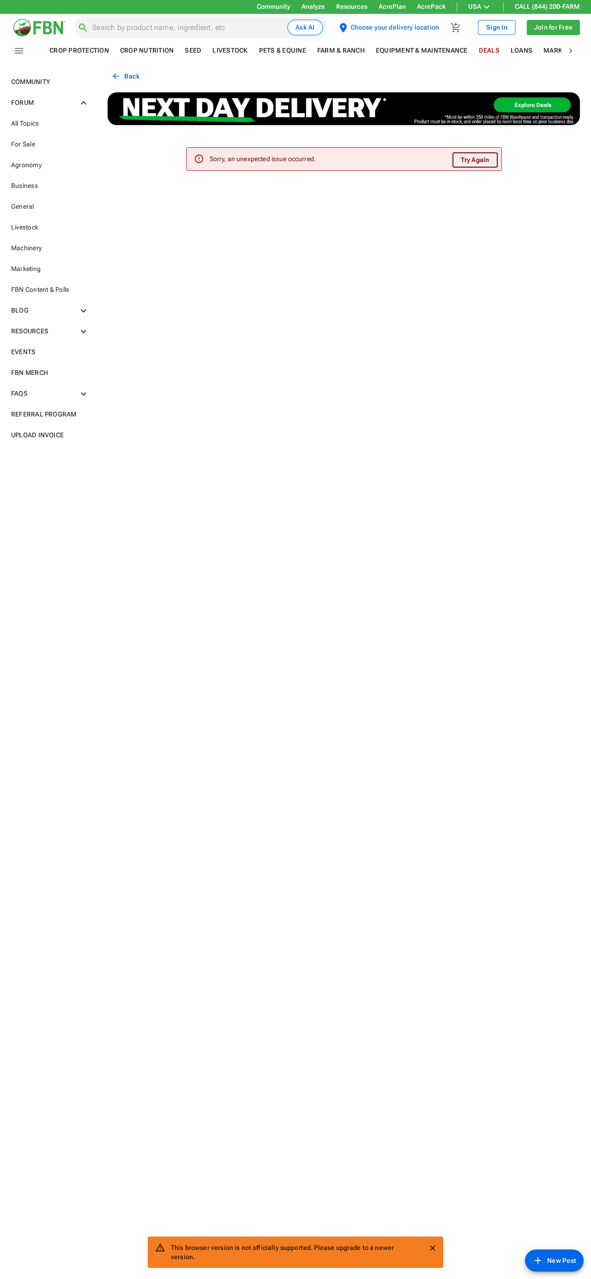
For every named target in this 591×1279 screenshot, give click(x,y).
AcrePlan (392, 6)
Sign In (496, 27)
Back (131, 76)
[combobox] (188, 27)
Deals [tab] (489, 50)
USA (474, 6)
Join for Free (553, 27)
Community (273, 6)
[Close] (433, 1248)
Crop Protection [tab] (79, 50)
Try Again (475, 159)
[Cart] (456, 27)
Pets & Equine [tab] (282, 50)
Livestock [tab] (229, 50)
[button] (48, 82)
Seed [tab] (193, 50)
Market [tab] (556, 50)
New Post (561, 1260)
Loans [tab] (521, 50)
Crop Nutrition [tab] (147, 50)
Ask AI (305, 27)
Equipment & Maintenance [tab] (422, 50)
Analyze (313, 6)
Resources (352, 6)
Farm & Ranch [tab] (341, 50)
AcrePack (431, 6)
